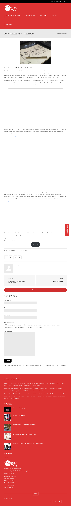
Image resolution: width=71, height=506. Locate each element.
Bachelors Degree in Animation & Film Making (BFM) (28, 443)
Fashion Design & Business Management (24, 434)
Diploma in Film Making (19, 415)
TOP (35, 494)
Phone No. (7, 315)
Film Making (24, 250)
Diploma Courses (30, 15)
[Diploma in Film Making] (7, 417)
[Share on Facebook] (6, 257)
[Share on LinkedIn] (15, 257)
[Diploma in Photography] (7, 409)
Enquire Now (67, 229)
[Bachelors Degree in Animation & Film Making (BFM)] (7, 446)
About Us (54, 15)
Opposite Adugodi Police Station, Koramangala (16, 471)
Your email (7, 307)
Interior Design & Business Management (24, 424)
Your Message (8, 331)
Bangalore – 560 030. (9, 473)
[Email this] (20, 257)
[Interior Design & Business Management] (7, 427)
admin (7, 250)
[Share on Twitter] (10, 257)
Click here (35, 244)
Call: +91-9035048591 (56, 1)
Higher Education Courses (13, 15)
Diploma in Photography (20, 408)
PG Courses (43, 15)
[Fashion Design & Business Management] (7, 436)
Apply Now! (9, 24)
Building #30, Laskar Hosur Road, (12, 468)
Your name (7, 300)
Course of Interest (9, 322)
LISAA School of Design (45, 238)
